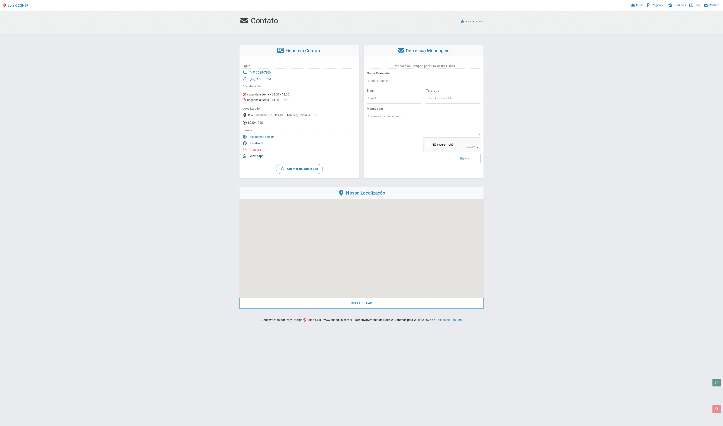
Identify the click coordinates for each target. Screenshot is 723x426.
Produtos (679, 5)
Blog (697, 5)
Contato (713, 5)
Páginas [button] (657, 5)
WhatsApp (256, 156)
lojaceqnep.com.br (261, 137)
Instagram (256, 149)
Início (639, 5)
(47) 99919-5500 (261, 79)
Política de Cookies (448, 320)
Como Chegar (361, 303)
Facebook (256, 143)
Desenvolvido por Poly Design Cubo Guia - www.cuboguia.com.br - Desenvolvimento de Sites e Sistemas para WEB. (341, 320)
